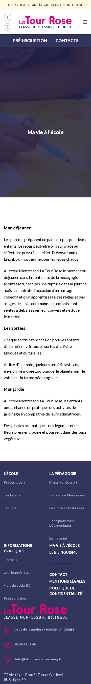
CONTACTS (67, 40)
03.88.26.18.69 (25, 644)
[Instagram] (7, 27)
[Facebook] (7, 17)
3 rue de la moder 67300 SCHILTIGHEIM (44, 629)
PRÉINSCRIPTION (30, 40)
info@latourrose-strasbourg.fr (38, 659)
